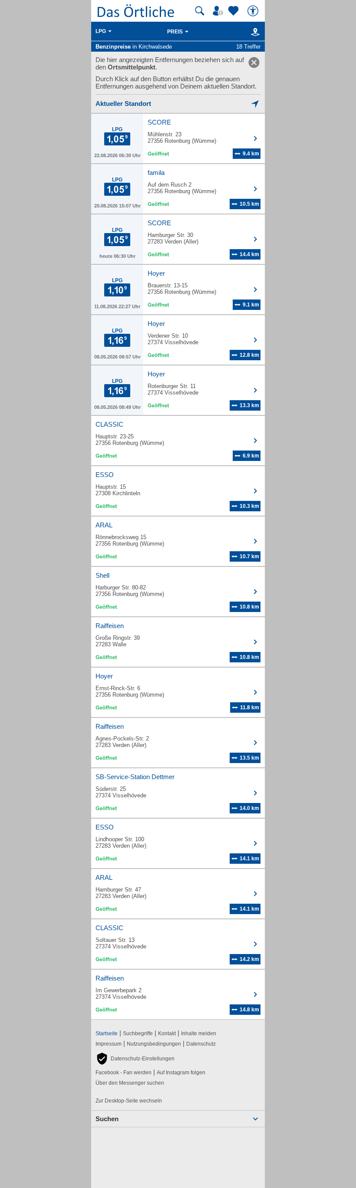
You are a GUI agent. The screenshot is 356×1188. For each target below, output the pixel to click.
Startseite (107, 1033)
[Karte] (253, 32)
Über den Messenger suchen (130, 1083)
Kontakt (167, 1033)
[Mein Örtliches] (219, 10)
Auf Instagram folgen (181, 1073)
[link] (254, 62)
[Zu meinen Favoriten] (234, 10)
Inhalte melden (198, 1033)
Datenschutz (201, 1044)
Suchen (107, 1118)
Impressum (109, 1044)
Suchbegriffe (138, 1033)
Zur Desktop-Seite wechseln (129, 1101)
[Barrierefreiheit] (253, 10)
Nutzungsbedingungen (154, 1044)
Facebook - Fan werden (124, 1073)
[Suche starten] (199, 10)
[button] (135, 1058)
